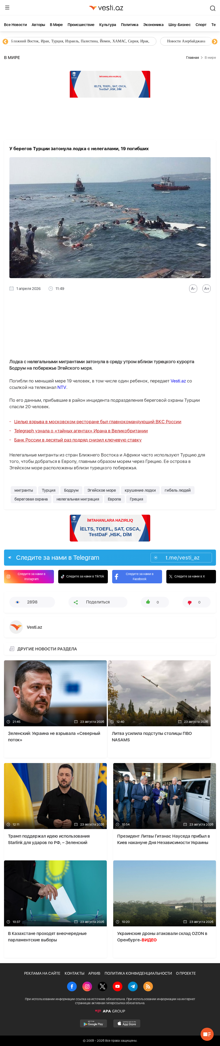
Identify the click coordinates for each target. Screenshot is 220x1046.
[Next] (214, 42)
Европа (114, 499)
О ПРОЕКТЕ (186, 973)
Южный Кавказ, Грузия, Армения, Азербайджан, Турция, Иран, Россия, (125, 41)
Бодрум (71, 490)
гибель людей (178, 490)
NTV (61, 387)
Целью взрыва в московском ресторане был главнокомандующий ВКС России (97, 421)
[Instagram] (87, 987)
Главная (192, 58)
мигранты (23, 490)
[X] (102, 987)
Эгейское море (101, 490)
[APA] (110, 1011)
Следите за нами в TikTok (85, 576)
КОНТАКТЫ (74, 973)
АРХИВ (94, 973)
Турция (48, 490)
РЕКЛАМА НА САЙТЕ (42, 973)
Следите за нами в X (189, 576)
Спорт (201, 25)
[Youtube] (117, 987)
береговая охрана (31, 499)
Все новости (15, 25)
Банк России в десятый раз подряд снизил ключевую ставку (78, 440)
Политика (129, 25)
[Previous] (5, 42)
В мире (56, 25)
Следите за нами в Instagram (31, 576)
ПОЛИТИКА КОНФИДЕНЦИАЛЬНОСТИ (138, 973)
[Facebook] (72, 987)
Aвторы (38, 25)
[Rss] (148, 987)
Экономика (153, 25)
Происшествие (81, 25)
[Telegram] (133, 987)
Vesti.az (178, 381)
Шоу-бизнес (179, 25)
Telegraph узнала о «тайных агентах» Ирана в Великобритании (81, 430)
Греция (136, 499)
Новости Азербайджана (30, 41)
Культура (107, 25)
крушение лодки (140, 490)
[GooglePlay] (93, 1023)
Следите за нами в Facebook (139, 576)
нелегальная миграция (78, 499)
